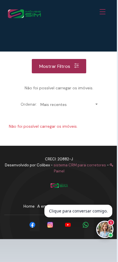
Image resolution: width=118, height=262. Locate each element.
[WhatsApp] (85, 225)
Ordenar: (29, 104)
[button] (104, 12)
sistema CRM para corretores (80, 165)
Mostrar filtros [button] (55, 66)
